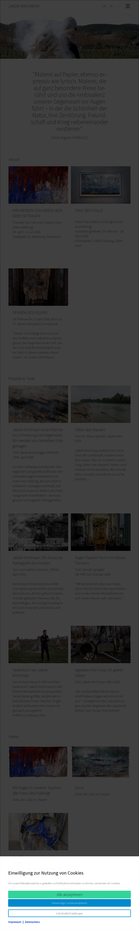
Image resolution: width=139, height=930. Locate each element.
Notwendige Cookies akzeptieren (69, 903)
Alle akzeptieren (70, 894)
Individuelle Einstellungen (69, 913)
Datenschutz (32, 922)
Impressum (14, 922)
